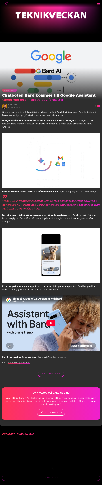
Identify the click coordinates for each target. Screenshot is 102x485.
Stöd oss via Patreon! (51, 412)
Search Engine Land (19, 362)
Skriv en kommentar (51, 374)
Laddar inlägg (51, 477)
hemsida (61, 357)
